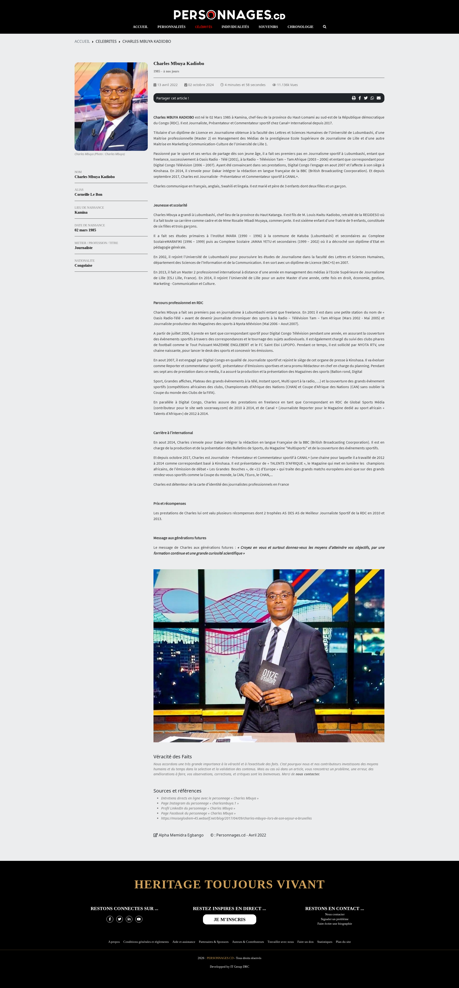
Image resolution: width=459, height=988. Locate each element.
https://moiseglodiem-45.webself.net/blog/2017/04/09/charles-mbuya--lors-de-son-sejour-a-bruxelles (236, 818)
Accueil (82, 41)
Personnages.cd (220, 958)
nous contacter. (308, 774)
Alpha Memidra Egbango (182, 835)
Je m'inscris (230, 919)
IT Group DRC (239, 966)
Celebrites (106, 41)
